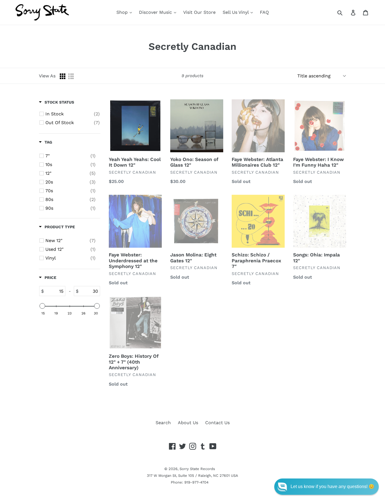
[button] (326, 486)
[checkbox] (72, 114)
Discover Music (156, 12)
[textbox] (54, 291)
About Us (188, 422)
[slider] (42, 306)
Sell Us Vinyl (236, 12)
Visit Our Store (199, 12)
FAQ (264, 12)
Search (163, 422)
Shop (122, 12)
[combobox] (346, 12)
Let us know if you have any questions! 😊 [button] (332, 486)
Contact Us (217, 422)
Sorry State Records (197, 469)
